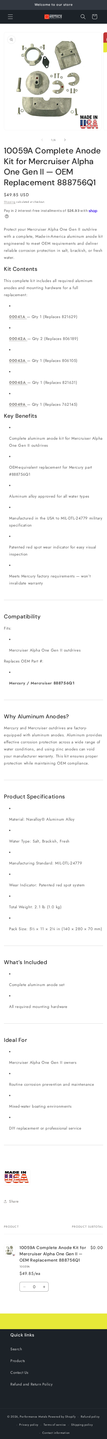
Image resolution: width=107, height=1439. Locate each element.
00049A (18, 404)
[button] (10, 16)
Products (17, 1360)
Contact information (56, 1433)
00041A (18, 317)
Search (16, 1349)
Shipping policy (82, 1425)
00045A (18, 382)
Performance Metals (33, 1416)
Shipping (10, 202)
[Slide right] (65, 140)
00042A (18, 339)
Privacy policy (28, 1425)
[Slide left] (42, 140)
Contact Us (19, 1372)
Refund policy (90, 1416)
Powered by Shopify (62, 1416)
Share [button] (14, 1201)
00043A (18, 360)
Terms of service (55, 1425)
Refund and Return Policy (31, 1384)
